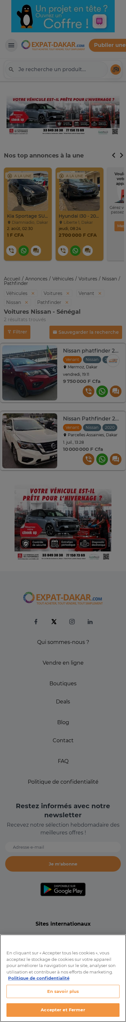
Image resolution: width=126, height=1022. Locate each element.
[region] (63, 978)
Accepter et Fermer (63, 1009)
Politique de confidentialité (38, 978)
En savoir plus (63, 991)
